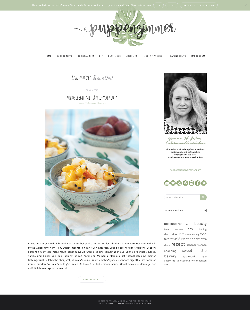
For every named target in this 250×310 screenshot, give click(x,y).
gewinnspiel (172, 238)
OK (158, 5)
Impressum (198, 56)
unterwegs (169, 260)
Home (48, 56)
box (190, 229)
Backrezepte (64, 56)
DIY (101, 56)
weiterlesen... (92, 279)
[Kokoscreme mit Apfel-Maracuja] (92, 172)
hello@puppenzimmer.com (185, 169)
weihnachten (199, 260)
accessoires (173, 224)
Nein (172, 5)
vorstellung (183, 260)
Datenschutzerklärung (199, 5)
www (166, 264)
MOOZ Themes (116, 303)
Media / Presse (153, 56)
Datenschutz (178, 56)
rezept (178, 244)
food (203, 234)
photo (167, 245)
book (166, 229)
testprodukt (189, 256)
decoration (171, 234)
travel (204, 257)
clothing (202, 229)
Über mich (132, 56)
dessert (81, 103)
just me (185, 238)
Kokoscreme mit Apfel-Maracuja (91, 97)
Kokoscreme (90, 103)
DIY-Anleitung (192, 234)
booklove (178, 229)
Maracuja (101, 103)
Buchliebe (114, 56)
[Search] (203, 197)
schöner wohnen (197, 244)
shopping (170, 250)
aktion (188, 224)
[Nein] (245, 5)
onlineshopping (198, 238)
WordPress (145, 303)
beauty (200, 223)
